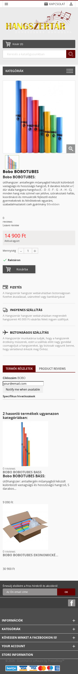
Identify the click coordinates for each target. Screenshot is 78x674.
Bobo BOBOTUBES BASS (22, 472)
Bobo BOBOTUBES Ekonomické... (30, 555)
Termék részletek (19, 369)
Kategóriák (14, 71)
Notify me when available (23, 389)
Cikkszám (10, 378)
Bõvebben (53, 204)
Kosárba (22, 269)
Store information (17, 655)
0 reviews (9, 469)
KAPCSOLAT (57, 4)
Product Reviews (52, 369)
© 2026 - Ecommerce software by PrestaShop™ (34, 661)
